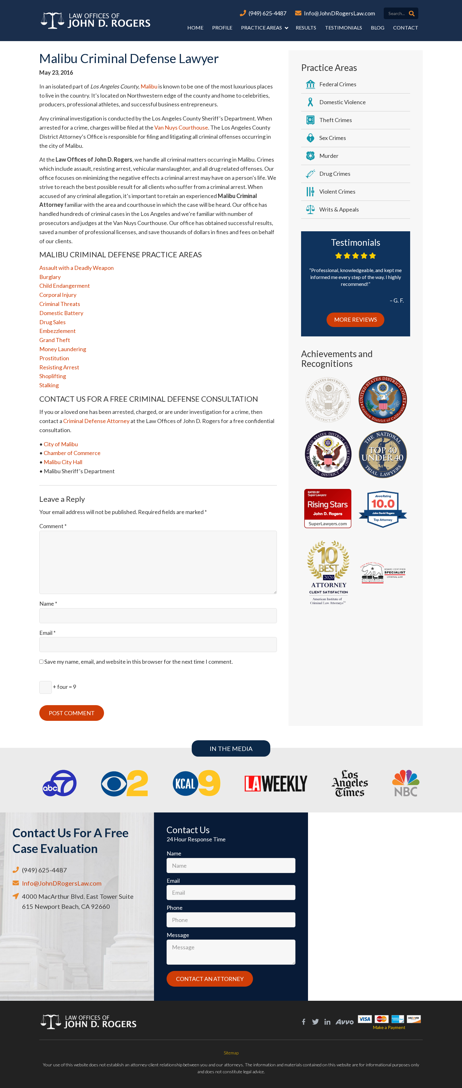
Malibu (148, 86)
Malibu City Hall (63, 461)
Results (306, 27)
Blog (377, 27)
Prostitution (54, 358)
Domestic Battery (61, 312)
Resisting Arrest (59, 367)
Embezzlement (57, 330)
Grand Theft (54, 339)
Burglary (50, 276)
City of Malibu (61, 444)
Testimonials (343, 27)
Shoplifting (52, 375)
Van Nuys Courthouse (181, 127)
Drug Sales (52, 322)
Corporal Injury (57, 294)
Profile (222, 27)
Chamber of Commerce (72, 452)
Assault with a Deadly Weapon (76, 267)
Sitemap (231, 1052)
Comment (53, 526)
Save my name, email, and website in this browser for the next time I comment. (138, 661)
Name (48, 603)
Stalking (49, 385)
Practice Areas (261, 27)
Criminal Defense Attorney (96, 420)
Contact (405, 27)
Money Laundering (62, 349)
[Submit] (412, 13)
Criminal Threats (59, 303)
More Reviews (355, 319)
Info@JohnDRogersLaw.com (339, 13)
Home (195, 27)
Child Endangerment (64, 285)
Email (47, 632)
